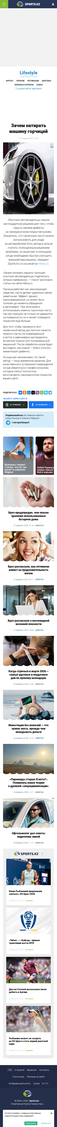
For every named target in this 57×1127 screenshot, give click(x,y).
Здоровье (46, 81)
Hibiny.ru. (43, 263)
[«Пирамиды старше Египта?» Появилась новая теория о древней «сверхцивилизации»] (28, 759)
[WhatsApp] (41, 392)
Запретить (46, 1123)
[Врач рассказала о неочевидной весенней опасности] (28, 600)
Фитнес (9, 81)
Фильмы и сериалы (24, 85)
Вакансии (32, 1070)
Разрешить (31, 1123)
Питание (20, 81)
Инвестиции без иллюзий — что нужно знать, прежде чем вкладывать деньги (28, 729)
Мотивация (33, 81)
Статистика (18, 1076)
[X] (33, 392)
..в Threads (15, 405)
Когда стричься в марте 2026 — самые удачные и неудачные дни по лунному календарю (29, 675)
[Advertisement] (28, 38)
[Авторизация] (54, 3)
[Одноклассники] (24, 392)
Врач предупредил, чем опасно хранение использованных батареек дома (28, 516)
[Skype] (46, 392)
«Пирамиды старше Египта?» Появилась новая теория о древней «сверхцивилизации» (28, 783)
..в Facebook (41, 405)
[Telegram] (50, 392)
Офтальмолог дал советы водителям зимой (28, 835)
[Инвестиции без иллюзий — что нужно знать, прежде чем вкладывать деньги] (28, 705)
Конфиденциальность (20, 1083)
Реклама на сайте (35, 1076)
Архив (36, 1083)
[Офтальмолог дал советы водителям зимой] (28, 813)
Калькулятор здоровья (29, 89)
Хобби (39, 85)
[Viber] (37, 392)
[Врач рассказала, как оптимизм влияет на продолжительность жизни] (28, 546)
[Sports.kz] (28, 4)
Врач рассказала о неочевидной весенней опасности (28, 622)
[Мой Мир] (29, 392)
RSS (46, 1083)
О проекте (19, 1070)
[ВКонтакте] (20, 392)
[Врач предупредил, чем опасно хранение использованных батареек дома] (28, 492)
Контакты (44, 1070)
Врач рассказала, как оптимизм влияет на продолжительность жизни (28, 570)
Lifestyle (28, 72)
